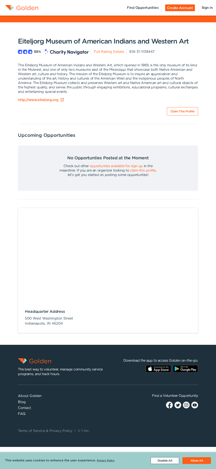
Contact (24, 408)
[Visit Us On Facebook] (169, 404)
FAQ (22, 414)
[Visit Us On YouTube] (194, 404)
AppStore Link (158, 369)
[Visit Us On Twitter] (177, 404)
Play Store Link (185, 369)
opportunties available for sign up (116, 166)
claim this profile (143, 170)
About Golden (30, 396)
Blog (22, 402)
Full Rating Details (109, 51)
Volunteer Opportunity (180, 395)
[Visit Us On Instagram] (186, 404)
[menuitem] (19, 7)
